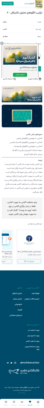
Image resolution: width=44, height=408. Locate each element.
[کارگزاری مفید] (24, 373)
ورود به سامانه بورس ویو (32, 347)
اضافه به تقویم (33, 79)
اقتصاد (19, 310)
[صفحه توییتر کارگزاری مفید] (11, 362)
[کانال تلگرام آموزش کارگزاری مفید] (7, 362)
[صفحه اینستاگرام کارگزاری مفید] (15, 362)
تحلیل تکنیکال (17, 293)
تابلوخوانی (18, 304)
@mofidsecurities (29, 362)
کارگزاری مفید (23, 387)
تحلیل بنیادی (17, 299)
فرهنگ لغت (35, 293)
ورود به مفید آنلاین (32, 341)
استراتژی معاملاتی (16, 315)
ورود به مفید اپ (33, 330)
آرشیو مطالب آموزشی (32, 299)
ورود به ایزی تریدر (33, 335)
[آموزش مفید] (27, 3)
